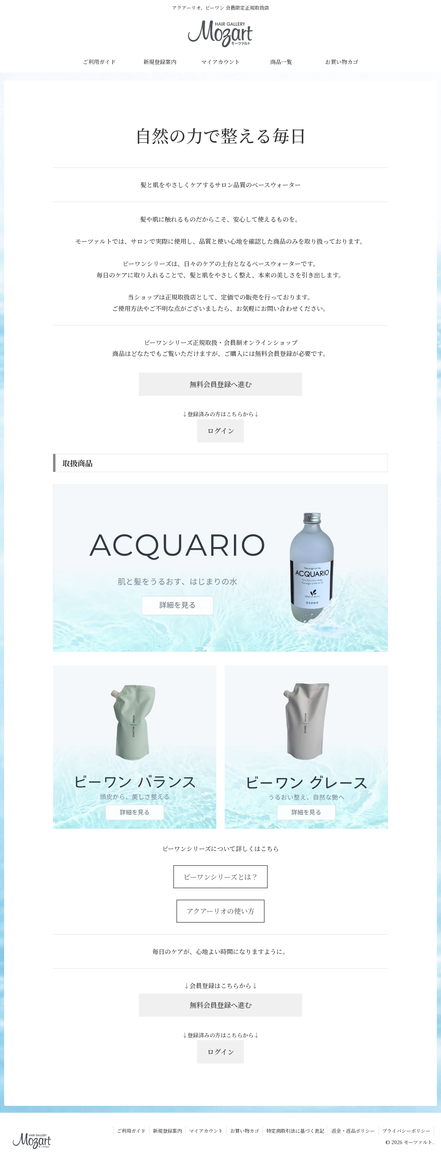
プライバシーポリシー (406, 1130)
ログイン (220, 431)
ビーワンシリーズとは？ (220, 877)
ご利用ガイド (131, 1130)
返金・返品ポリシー (353, 1130)
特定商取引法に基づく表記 (295, 1130)
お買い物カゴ (244, 1130)
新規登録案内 (167, 1130)
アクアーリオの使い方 (220, 911)
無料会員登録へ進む (220, 384)
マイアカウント (206, 1130)
